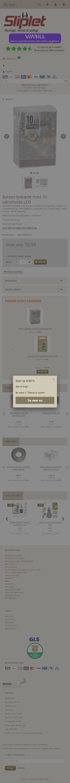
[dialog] (35, 391)
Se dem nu (35, 400)
